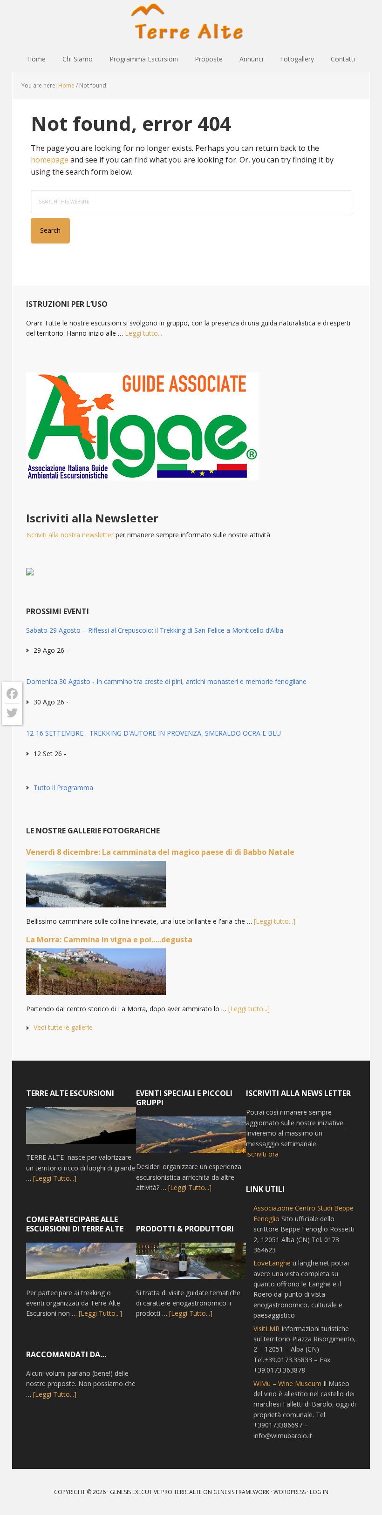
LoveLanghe (272, 1262)
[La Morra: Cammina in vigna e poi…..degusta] (96, 975)
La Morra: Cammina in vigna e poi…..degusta (109, 939)
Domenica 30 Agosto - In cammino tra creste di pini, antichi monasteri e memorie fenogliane (166, 681)
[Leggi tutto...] (274, 921)
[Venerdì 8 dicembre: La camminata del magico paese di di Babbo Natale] (96, 888)
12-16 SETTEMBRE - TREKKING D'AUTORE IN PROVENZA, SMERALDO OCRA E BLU (153, 733)
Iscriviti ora (262, 1154)
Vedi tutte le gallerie (63, 1027)
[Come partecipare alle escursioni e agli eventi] (81, 1265)
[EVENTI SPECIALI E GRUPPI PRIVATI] (191, 1139)
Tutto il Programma (63, 787)
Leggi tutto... (143, 333)
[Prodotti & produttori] (191, 1265)
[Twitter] (12, 712)
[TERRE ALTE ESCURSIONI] (81, 1129)
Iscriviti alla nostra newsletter (70, 534)
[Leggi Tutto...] (54, 1178)
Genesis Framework (241, 1492)
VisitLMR (266, 1328)
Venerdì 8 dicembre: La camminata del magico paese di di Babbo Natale (160, 852)
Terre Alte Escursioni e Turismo (191, 23)
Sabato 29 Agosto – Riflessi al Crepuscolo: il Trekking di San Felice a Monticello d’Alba (154, 630)
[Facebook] (12, 693)
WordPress (289, 1492)
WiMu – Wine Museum (287, 1383)
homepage (49, 160)
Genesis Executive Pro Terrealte (156, 1492)
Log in (319, 1492)
